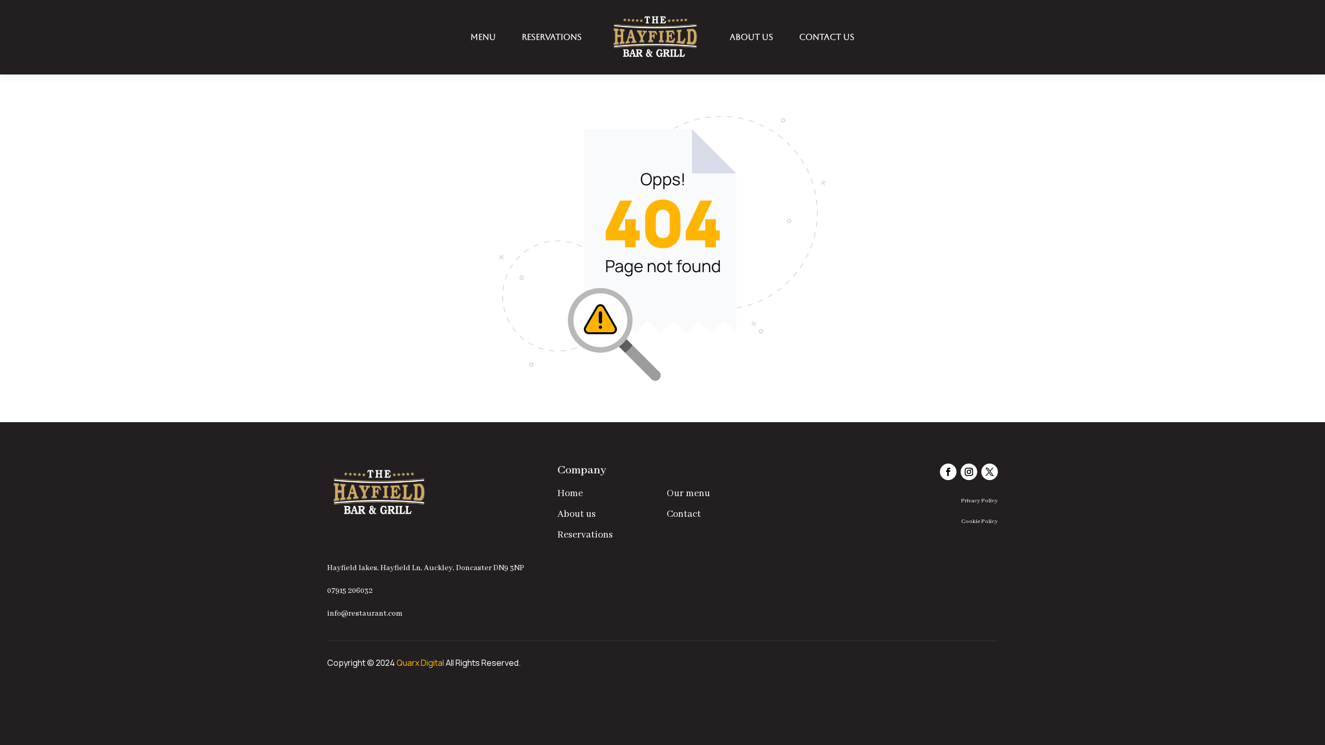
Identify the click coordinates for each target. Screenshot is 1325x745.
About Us (751, 37)
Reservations (552, 37)
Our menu (688, 493)
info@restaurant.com (365, 613)
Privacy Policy (979, 500)
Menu (483, 37)
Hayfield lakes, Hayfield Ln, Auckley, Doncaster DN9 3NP (425, 568)
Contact (684, 514)
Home (570, 493)
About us (576, 514)
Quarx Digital (420, 662)
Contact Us (827, 37)
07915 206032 (350, 590)
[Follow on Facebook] (948, 472)
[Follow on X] (989, 472)
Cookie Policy (979, 521)
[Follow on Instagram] (969, 472)
